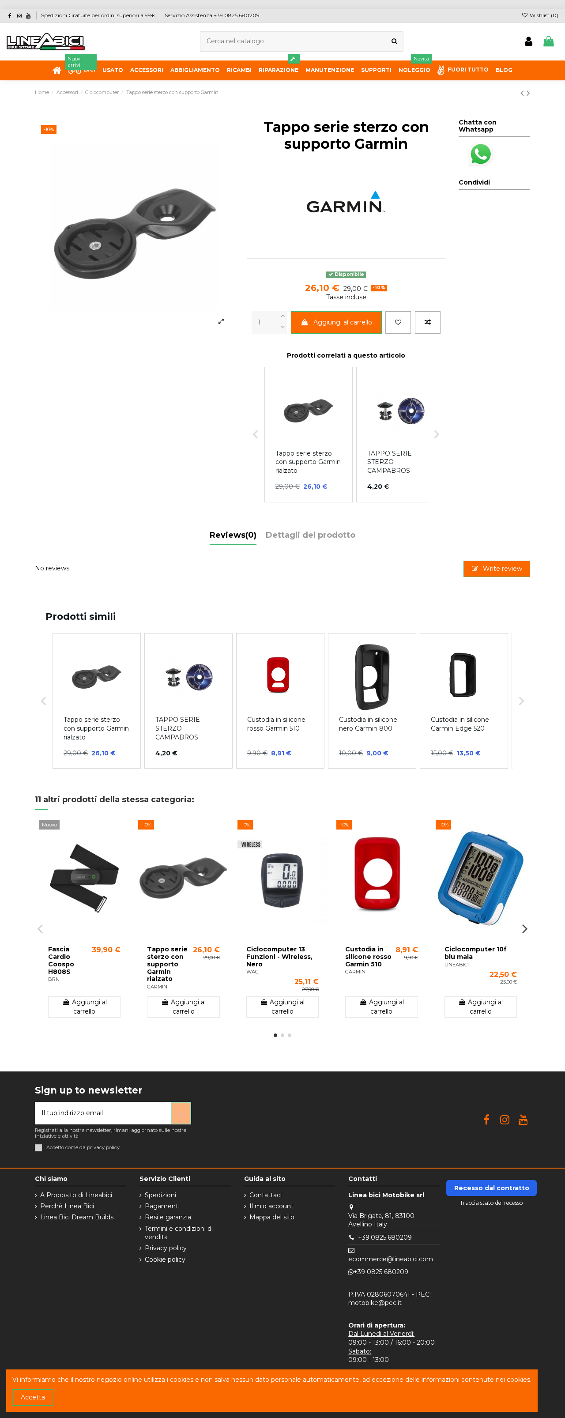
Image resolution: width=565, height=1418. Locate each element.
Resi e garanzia (168, 1217)
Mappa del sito (271, 1217)
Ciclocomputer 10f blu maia (475, 953)
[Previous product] (523, 92)
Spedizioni (160, 1195)
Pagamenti (162, 1206)
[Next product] (528, 92)
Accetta (33, 1397)
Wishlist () (543, 15)
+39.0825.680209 (385, 1237)
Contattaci (265, 1195)
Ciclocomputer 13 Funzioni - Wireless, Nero (279, 956)
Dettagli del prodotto (310, 535)
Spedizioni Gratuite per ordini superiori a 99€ (99, 15)
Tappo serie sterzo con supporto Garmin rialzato (167, 964)
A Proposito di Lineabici (76, 1195)
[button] (44, 700)
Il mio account (271, 1206)
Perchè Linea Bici (67, 1206)
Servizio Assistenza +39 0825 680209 (212, 15)
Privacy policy (166, 1248)
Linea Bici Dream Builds (76, 1217)
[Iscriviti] (181, 1113)
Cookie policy (165, 1259)
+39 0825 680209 (381, 1272)
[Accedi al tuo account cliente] (528, 42)
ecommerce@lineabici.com (390, 1259)
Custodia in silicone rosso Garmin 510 (368, 956)
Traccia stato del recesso (491, 1202)
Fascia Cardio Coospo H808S (61, 960)
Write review (501, 569)
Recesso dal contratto (491, 1188)
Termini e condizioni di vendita (179, 1233)
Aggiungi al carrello (342, 322)
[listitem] (97, 701)
